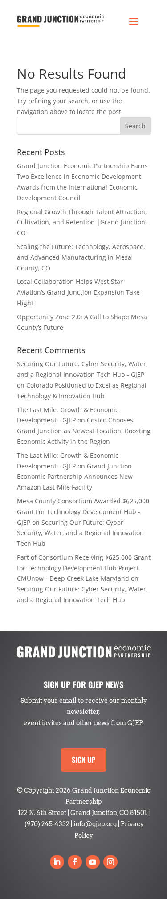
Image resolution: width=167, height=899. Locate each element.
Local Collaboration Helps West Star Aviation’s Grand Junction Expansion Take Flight (78, 292)
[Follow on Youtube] (93, 862)
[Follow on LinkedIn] (57, 862)
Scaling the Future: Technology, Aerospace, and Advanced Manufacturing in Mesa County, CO (81, 257)
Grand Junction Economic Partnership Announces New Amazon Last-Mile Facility (75, 477)
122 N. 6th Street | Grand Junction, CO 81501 (82, 812)
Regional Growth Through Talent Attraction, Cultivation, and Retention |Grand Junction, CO (82, 222)
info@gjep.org (95, 823)
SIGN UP (83, 759)
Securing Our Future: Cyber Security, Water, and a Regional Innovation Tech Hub (80, 533)
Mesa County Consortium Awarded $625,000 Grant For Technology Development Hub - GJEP (83, 512)
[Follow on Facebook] (75, 862)
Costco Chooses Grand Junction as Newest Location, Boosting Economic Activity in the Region (84, 431)
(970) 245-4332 (46, 823)
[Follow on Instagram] (110, 862)
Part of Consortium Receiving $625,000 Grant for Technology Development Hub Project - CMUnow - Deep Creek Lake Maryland (84, 568)
